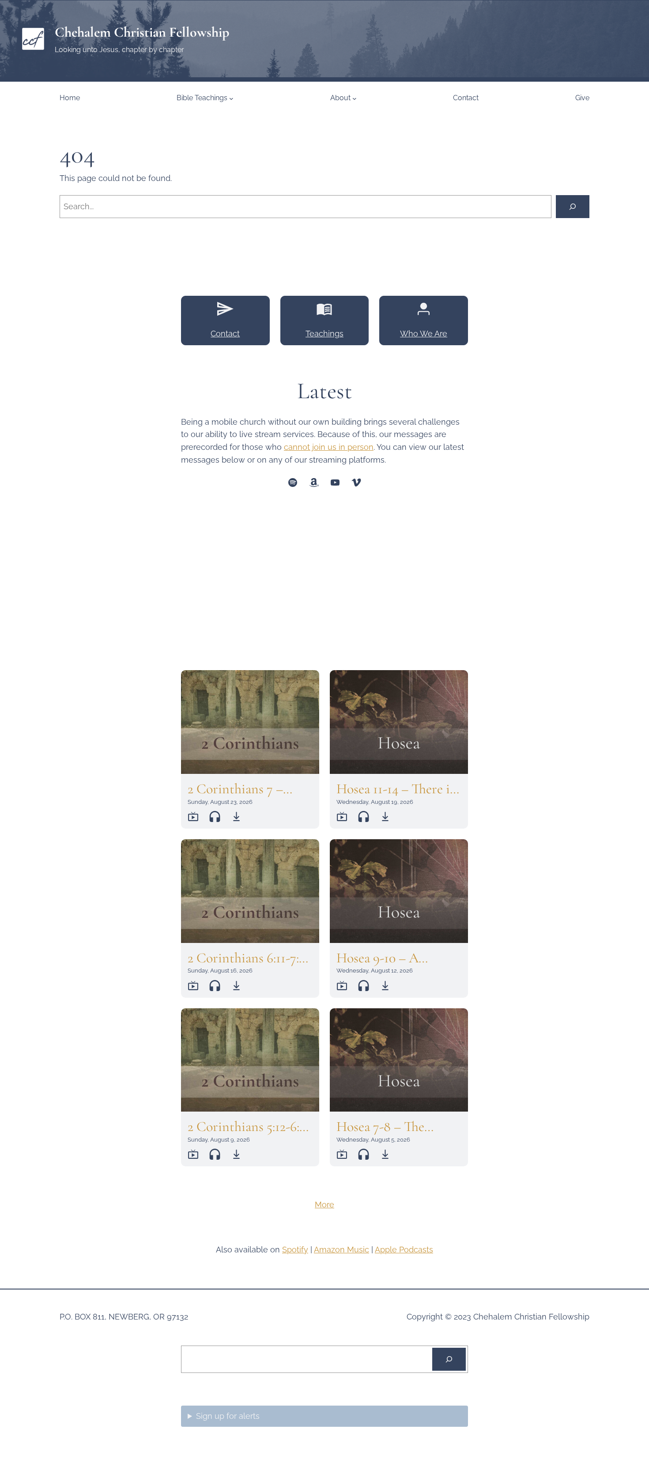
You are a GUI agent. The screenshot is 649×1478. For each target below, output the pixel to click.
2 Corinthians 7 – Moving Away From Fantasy (242, 788)
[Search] (572, 206)
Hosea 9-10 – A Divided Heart (377, 958)
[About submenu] (354, 98)
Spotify (295, 1249)
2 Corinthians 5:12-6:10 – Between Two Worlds (249, 1126)
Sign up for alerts (228, 1416)
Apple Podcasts (404, 1249)
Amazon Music (341, 1249)
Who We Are (423, 333)
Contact (225, 333)
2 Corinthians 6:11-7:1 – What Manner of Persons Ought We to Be (246, 958)
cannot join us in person (329, 447)
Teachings (324, 333)
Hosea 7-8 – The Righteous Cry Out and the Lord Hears (389, 1126)
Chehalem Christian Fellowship (142, 32)
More (324, 1204)
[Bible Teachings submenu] (231, 98)
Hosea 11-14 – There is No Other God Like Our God (395, 788)
